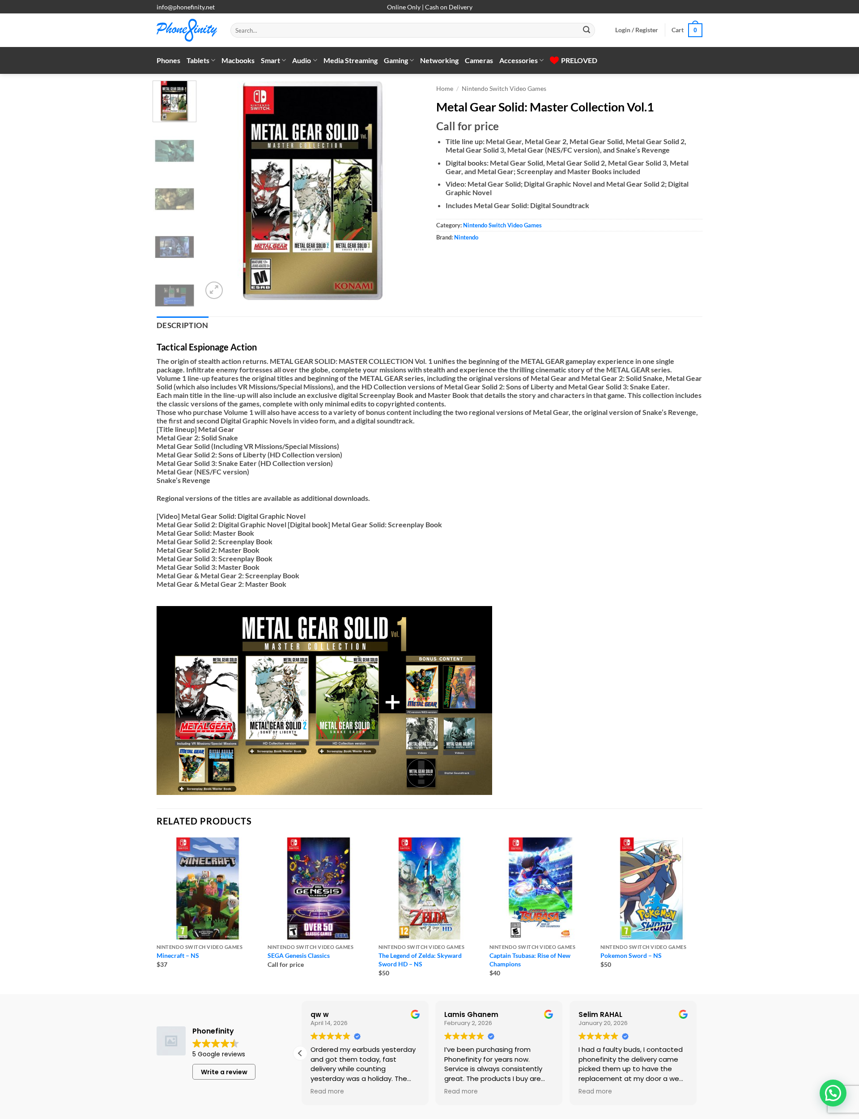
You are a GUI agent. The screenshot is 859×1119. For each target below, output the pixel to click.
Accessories (518, 60)
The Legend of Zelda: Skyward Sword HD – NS (420, 960)
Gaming (396, 60)
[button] (636, 30)
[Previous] (218, 191)
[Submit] (586, 30)
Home (444, 88)
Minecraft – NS (178, 955)
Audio (301, 60)
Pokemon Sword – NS (631, 955)
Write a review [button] (224, 1072)
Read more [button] (326, 1092)
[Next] (407, 191)
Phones (168, 60)
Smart (270, 60)
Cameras (479, 60)
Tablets (198, 60)
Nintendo (466, 237)
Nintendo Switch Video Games (504, 88)
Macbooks (238, 60)
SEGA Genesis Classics (299, 955)
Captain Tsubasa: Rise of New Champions (529, 960)
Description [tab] (182, 325)
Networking (439, 60)
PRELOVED (579, 60)
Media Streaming (350, 60)
